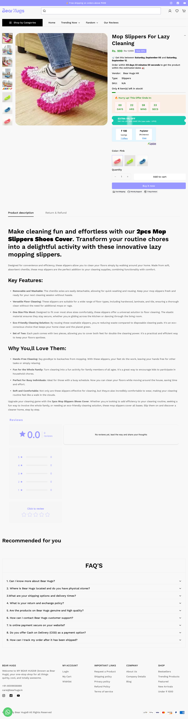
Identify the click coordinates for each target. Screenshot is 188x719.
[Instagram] (171, 3)
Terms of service (103, 691)
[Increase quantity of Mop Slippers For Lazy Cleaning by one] (127, 176)
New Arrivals (165, 686)
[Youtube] (184, 3)
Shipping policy (103, 676)
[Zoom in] (101, 39)
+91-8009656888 (12, 685)
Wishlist (67, 681)
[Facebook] (178, 3)
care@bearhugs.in (12, 690)
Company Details (136, 676)
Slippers (126, 78)
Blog (128, 681)
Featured (163, 681)
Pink (117, 160)
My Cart (66, 676)
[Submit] (44, 11)
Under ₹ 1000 (165, 691)
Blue (142, 160)
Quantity (117, 169)
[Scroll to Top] (182, 703)
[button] (184, 11)
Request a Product (105, 671)
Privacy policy (102, 681)
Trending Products (168, 676)
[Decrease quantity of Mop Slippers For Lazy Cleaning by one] (115, 176)
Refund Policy (102, 686)
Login (65, 671)
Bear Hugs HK (131, 73)
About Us (131, 671)
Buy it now (149, 185)
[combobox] (101, 11)
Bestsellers (164, 671)
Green (129, 160)
